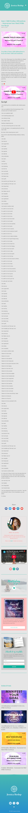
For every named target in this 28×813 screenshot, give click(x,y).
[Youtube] (10, 569)
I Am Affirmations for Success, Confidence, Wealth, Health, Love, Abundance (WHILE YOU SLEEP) (13, 727)
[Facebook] (17, 569)
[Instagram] (14, 569)
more (11, 541)
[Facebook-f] (17, 803)
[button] (26, 5)
